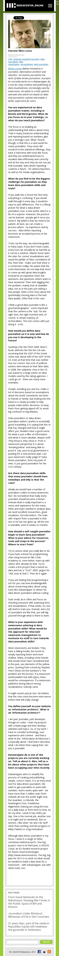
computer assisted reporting (26, 59)
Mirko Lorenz (15, 68)
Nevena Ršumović (16, 55)
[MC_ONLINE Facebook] (38, 952)
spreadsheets (26, 64)
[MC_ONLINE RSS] (48, 952)
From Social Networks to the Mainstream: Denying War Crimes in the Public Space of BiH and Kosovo (29, 902)
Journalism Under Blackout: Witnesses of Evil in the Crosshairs (28, 915)
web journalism (41, 64)
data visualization (15, 63)
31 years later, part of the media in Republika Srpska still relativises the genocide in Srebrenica (28, 927)
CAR (10, 59)
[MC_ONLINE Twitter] (43, 952)
